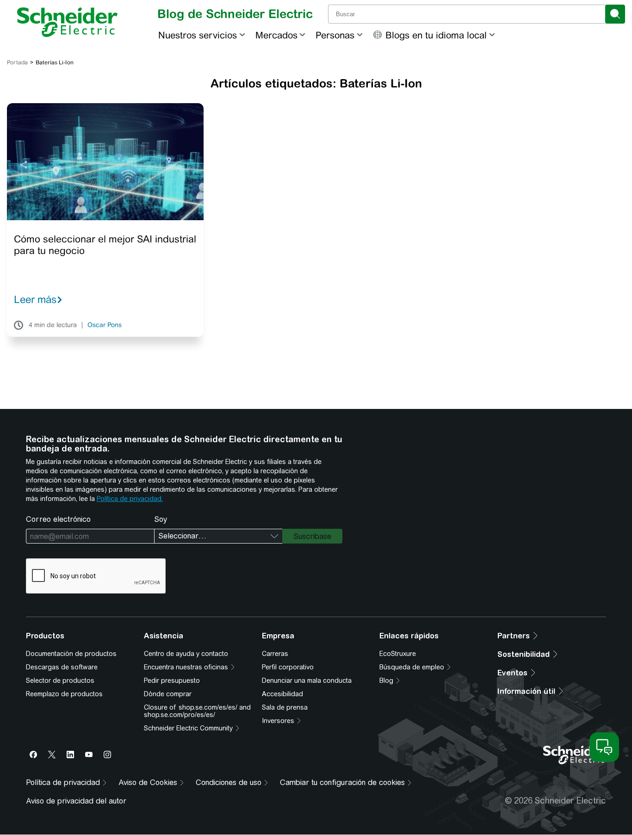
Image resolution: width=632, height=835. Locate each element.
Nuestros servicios (197, 35)
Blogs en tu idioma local (436, 35)
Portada (17, 62)
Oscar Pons (104, 325)
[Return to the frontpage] (67, 22)
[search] (615, 14)
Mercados (276, 35)
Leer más (35, 299)
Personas (335, 35)
